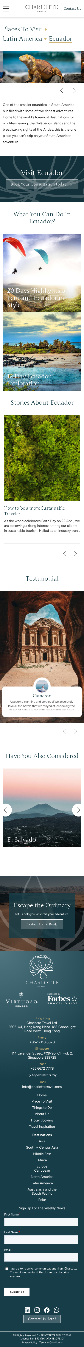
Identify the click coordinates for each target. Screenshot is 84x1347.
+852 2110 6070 (42, 1042)
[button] (12, 8)
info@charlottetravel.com (42, 1087)
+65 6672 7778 (42, 1068)
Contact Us (72, 8)
